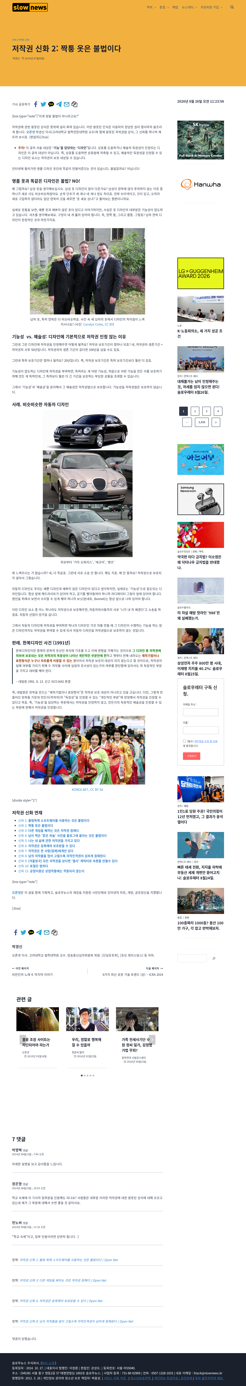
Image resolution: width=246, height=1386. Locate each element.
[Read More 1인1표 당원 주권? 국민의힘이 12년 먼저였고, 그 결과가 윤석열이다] (200, 789)
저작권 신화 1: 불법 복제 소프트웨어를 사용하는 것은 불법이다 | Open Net (69, 1259)
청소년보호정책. (141, 1378)
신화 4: (62, 835)
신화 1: (54, 820)
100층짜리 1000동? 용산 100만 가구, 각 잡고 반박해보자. (200, 925)
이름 (186, 722)
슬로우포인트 (183, 551)
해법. (175, 7)
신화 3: (48, 830)
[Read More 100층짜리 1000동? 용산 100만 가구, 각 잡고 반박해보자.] (200, 901)
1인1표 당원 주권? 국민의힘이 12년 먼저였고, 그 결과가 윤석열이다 (200, 817)
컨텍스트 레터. (191, 376)
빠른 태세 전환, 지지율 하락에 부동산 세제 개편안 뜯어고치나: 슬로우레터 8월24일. (199, 872)
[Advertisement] (200, 228)
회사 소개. (48, 1363)
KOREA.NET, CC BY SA (87, 789)
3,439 (201, 422)
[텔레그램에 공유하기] (59, 104)
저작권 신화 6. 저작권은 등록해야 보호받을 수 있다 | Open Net (61, 1300)
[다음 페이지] (152, 1040)
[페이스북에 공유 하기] (36, 104)
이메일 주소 (190, 704)
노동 (179, 325)
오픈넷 (30, 132)
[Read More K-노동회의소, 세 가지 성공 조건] (200, 309)
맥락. (201, 551)
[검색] (214, 958)
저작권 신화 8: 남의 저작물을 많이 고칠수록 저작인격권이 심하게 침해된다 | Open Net (76, 1321)
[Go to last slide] (23, 1040)
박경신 (16, 58)
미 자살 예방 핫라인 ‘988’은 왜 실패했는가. (198, 615)
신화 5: (49, 840)
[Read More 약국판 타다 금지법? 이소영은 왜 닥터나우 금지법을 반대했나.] (200, 535)
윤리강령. (187, 1378)
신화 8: (62, 856)
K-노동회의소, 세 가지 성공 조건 (199, 333)
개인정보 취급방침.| (167, 1378)
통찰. (179, 917)
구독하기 (191, 756)
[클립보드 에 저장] (75, 104)
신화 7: (45, 850)
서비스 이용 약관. (116, 1378)
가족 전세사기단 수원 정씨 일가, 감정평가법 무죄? (137, 1045)
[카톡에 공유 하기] (51, 104)
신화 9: (68, 861)
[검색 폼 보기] (232, 7)
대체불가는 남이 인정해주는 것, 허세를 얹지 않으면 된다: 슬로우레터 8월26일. (198, 387)
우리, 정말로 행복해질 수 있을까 (86, 1042)
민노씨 (17, 1222)
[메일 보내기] (67, 104)
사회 (14, 39)
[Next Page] (216, 422)
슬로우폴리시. (184, 607)
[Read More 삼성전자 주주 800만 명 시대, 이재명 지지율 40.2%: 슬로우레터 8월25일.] (200, 641)
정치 (179, 376)
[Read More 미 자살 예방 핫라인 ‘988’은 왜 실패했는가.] (200, 591)
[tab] (82, 1075)
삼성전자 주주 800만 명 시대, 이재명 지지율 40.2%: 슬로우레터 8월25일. (199, 668)
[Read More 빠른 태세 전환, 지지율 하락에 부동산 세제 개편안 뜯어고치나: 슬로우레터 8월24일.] (200, 845)
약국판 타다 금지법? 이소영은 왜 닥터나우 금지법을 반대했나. (199, 562)
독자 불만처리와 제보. (209, 1378)
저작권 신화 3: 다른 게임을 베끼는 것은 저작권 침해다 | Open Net (63, 1280)
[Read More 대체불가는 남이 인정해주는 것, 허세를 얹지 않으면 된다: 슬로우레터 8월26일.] (200, 359)
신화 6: (46, 845)
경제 (195, 551)
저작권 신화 (23, 39)
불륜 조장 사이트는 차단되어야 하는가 (36, 1042)
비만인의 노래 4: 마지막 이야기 (32, 971)
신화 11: (51, 871)
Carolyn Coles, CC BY (98, 324)
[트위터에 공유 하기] (44, 104)
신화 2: (35, 825)
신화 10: (33, 866)
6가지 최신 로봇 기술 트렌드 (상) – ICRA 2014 (133, 971)
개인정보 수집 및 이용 (206, 741)
